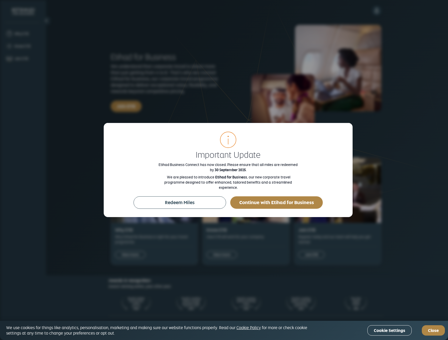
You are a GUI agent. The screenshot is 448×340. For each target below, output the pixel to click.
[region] (224, 330)
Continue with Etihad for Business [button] (276, 202)
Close (433, 330)
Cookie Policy (248, 327)
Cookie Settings (389, 330)
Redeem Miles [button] (180, 202)
